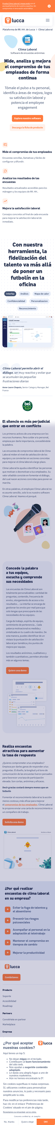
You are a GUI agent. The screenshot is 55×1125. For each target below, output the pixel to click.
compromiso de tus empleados (21, 804)
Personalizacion (39, 301)
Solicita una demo (14, 822)
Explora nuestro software (27, 118)
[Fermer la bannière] (49, 6)
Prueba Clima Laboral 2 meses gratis (16, 3)
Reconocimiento (27, 308)
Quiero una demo (17, 670)
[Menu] (47, 20)
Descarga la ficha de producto (27, 127)
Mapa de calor (42, 293)
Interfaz (10, 293)
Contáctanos (11, 977)
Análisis (24, 293)
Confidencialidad (16, 301)
